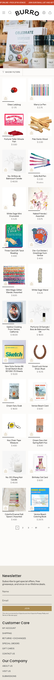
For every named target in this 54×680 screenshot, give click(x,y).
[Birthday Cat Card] (40, 462)
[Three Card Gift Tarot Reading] (14, 236)
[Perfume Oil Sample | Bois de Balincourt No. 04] (40, 312)
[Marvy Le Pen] (40, 90)
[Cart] (50, 12)
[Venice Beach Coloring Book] (40, 499)
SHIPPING (7, 633)
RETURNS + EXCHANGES (14, 638)
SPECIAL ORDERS (10, 643)
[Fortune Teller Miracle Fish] (14, 124)
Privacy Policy (41, 613)
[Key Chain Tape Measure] (14, 425)
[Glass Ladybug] (14, 90)
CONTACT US (8, 653)
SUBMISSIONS (9, 676)
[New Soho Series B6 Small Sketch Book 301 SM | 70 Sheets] (14, 352)
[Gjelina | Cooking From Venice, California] (14, 312)
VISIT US (6, 671)
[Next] (45, 527)
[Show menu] (4, 12)
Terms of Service (7, 615)
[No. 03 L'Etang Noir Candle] (14, 462)
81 (36, 528)
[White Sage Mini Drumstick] (14, 199)
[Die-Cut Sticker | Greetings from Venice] (40, 236)
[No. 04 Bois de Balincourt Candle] (14, 161)
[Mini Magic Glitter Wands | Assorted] (14, 275)
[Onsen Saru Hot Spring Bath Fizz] (40, 425)
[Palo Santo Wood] (40, 124)
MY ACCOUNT (9, 628)
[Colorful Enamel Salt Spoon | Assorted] (14, 499)
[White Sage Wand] (40, 275)
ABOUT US (7, 666)
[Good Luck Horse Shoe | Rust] (40, 352)
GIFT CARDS (8, 648)
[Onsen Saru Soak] (14, 391)
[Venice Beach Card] (40, 391)
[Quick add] (5, 98)
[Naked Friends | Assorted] (40, 199)
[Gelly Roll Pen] (40, 161)
